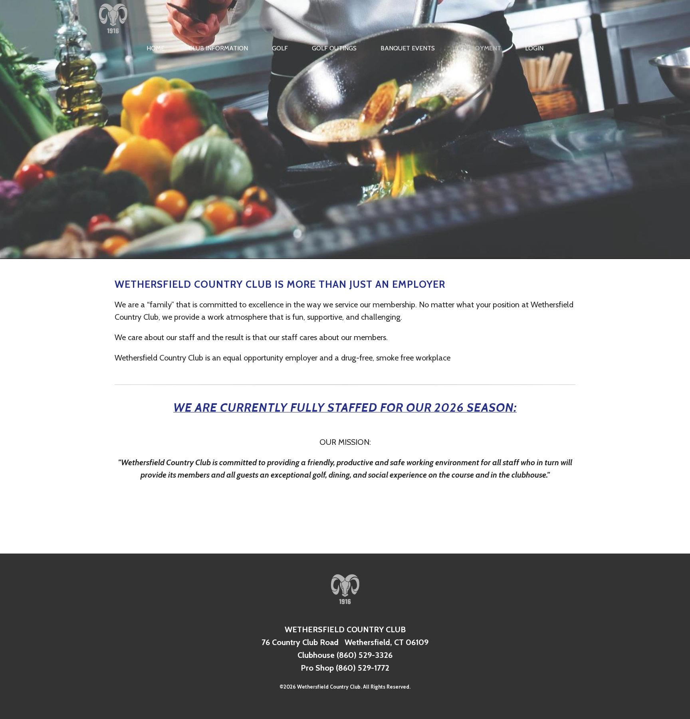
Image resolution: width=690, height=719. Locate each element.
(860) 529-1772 (362, 668)
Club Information (218, 48)
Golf (280, 48)
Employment (480, 48)
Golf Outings (334, 48)
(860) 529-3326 (365, 655)
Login (534, 48)
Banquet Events (408, 48)
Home (156, 48)
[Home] (113, 36)
